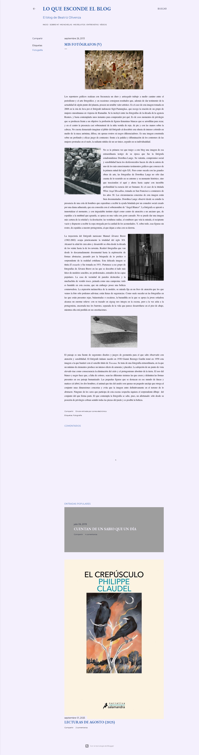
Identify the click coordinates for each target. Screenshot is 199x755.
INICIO (45, 24)
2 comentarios (82, 727)
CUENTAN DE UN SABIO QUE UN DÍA (105, 529)
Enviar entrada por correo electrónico (91, 411)
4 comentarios (91, 534)
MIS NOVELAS (66, 24)
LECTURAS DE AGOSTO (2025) (89, 722)
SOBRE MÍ (54, 24)
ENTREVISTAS (92, 24)
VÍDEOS (103, 24)
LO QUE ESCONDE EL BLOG (77, 8)
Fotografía (37, 50)
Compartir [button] (37, 38)
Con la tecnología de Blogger (102, 746)
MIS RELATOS (79, 24)
